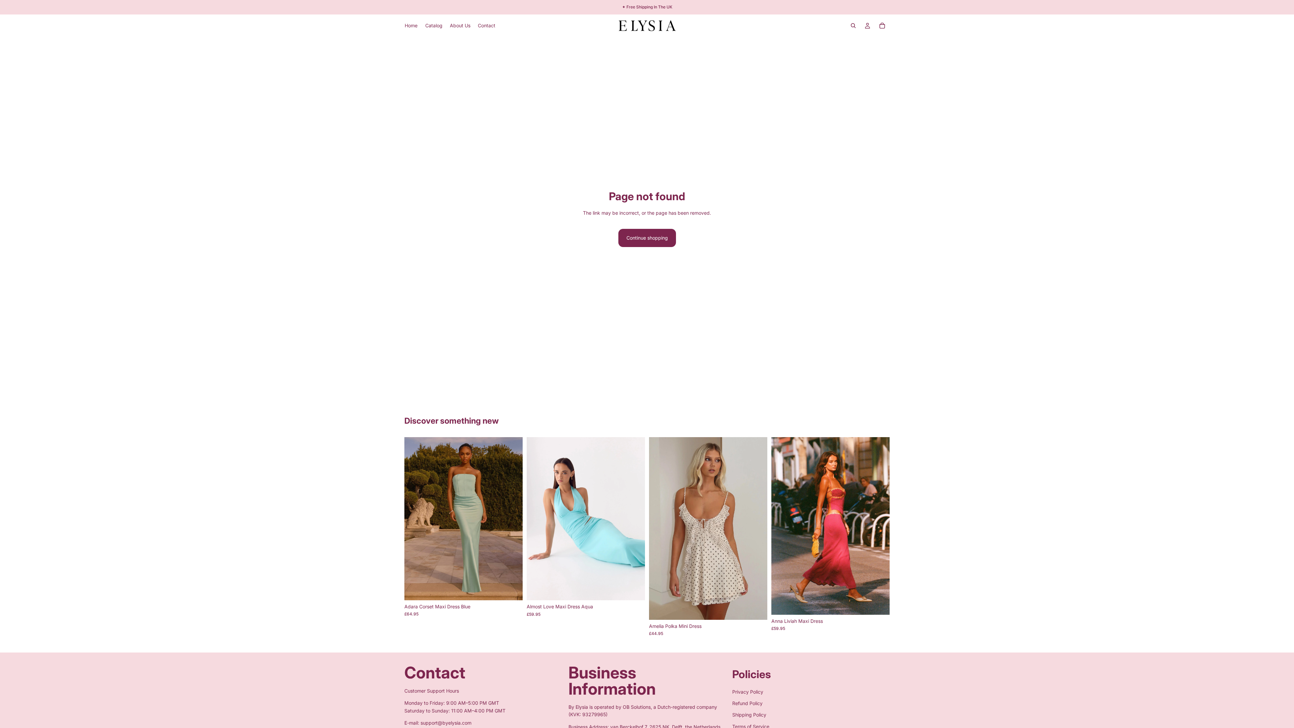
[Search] (853, 25)
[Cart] (882, 25)
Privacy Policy (747, 691)
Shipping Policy (749, 715)
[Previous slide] (414, 518)
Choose (640, 590)
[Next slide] (512, 518)
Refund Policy (747, 703)
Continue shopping (647, 238)
